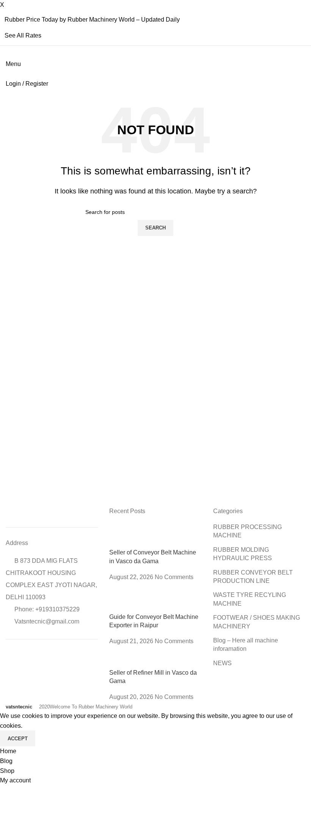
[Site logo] (7, 74)
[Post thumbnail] (155, 535)
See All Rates (23, 35)
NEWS (222, 663)
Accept (18, 738)
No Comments (174, 577)
